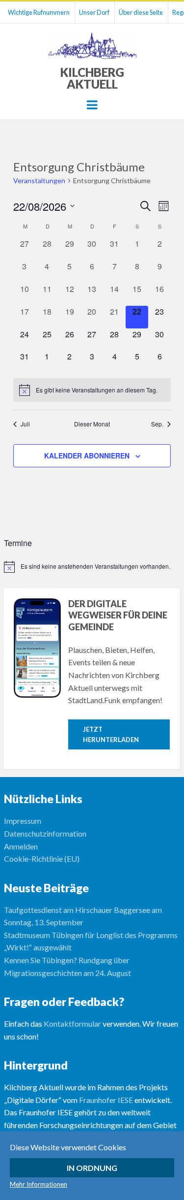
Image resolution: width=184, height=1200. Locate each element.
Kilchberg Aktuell (92, 78)
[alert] (92, 390)
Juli (25, 424)
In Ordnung (92, 1167)
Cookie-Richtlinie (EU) (41, 858)
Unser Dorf (94, 12)
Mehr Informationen (38, 1184)
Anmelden (21, 846)
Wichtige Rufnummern (39, 12)
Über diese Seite (141, 12)
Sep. (157, 424)
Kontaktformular (72, 1023)
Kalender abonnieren (87, 455)
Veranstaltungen (39, 180)
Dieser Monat (92, 424)
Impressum (22, 820)
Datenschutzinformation (45, 833)
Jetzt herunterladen (111, 734)
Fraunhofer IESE (106, 1099)
